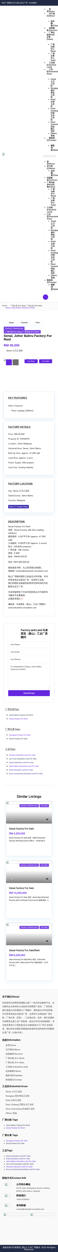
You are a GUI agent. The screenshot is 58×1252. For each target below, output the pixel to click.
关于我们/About (51, 14)
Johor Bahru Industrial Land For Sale (24, 766)
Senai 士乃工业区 (53, 82)
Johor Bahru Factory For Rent (21, 715)
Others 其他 (54, 134)
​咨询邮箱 (21, 1205)
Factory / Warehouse (14, 328)
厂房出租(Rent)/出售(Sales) (51, 35)
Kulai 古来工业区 (53, 102)
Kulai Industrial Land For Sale (21, 770)
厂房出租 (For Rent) (53, 47)
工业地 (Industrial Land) (51, 65)
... (45, 841)
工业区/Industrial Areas (52, 71)
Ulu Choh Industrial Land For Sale (23, 759)
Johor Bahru (27, 495)
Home (4, 306)
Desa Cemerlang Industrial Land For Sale (26, 774)
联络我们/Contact (51, 281)
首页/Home (51, 10)
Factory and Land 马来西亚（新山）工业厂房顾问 (34, 634)
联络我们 (21, 1195)
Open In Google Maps (18, 507)
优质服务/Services (52, 179)
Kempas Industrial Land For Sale (22, 755)
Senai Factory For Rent (18, 719)
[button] (49, 156)
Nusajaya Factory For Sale (19, 735)
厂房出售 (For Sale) (53, 56)
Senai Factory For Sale (18, 739)
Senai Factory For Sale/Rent (24, 950)
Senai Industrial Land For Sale (21, 762)
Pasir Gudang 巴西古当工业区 (54, 114)
